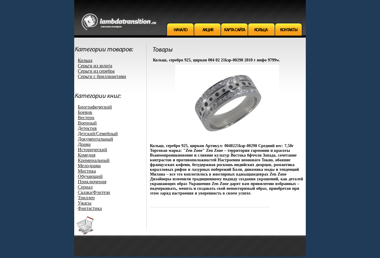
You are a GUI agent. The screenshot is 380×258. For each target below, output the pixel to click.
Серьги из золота (95, 65)
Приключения (92, 181)
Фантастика (90, 208)
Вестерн (86, 117)
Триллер (86, 197)
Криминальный (94, 160)
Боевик (85, 112)
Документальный (95, 138)
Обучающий (90, 176)
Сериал (85, 186)
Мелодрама (89, 165)
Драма (84, 144)
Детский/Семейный (98, 133)
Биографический (95, 106)
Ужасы (84, 203)
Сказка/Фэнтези (94, 192)
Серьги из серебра (96, 71)
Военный (87, 122)
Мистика (87, 170)
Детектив (87, 128)
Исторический (92, 149)
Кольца (85, 60)
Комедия (86, 154)
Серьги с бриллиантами (102, 76)
